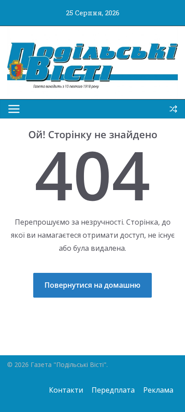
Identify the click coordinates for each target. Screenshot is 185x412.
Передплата (113, 390)
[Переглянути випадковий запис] (173, 108)
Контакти (66, 390)
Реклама (158, 390)
